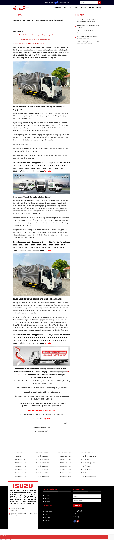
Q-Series (47, 495)
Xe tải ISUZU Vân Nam (21, 8)
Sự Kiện (77, 517)
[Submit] (99, 2)
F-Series (47, 501)
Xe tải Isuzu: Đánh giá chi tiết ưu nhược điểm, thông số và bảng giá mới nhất (88, 42)
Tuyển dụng (48, 511)
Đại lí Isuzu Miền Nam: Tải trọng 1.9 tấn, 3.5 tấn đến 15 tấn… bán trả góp (89, 37)
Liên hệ (47, 514)
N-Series (47, 498)
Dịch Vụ (83, 8)
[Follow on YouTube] (77, 521)
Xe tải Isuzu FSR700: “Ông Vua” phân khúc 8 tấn (88, 31)
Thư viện (47, 520)
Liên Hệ (98, 8)
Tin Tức (91, 8)
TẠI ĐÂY (47, 171)
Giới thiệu (47, 517)
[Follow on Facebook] (74, 521)
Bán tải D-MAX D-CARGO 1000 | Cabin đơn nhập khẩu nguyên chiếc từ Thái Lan (88, 20)
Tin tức (77, 514)
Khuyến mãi (78, 511)
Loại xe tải (67, 8)
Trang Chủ (57, 8)
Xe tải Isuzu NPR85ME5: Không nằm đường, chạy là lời (88, 26)
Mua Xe (75, 8)
